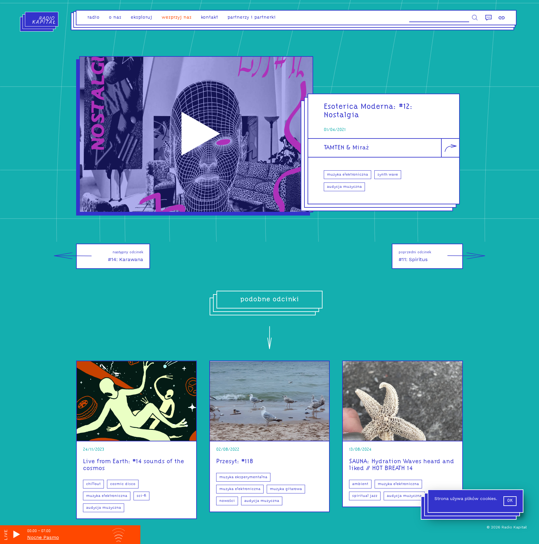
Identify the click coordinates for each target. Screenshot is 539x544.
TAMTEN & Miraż (346, 147)
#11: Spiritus (415, 256)
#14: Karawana (125, 256)
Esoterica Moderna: (360, 107)
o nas (115, 18)
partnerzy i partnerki (251, 18)
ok (510, 501)
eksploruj (141, 18)
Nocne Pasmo (43, 537)
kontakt (209, 18)
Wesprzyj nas (177, 18)
